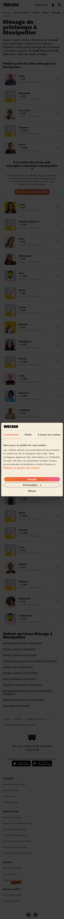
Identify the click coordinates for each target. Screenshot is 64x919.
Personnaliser (30, 485)
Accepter (32, 479)
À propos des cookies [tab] (49, 434)
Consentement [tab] (11, 434)
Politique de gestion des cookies (21, 467)
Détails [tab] (28, 434)
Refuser (32, 491)
